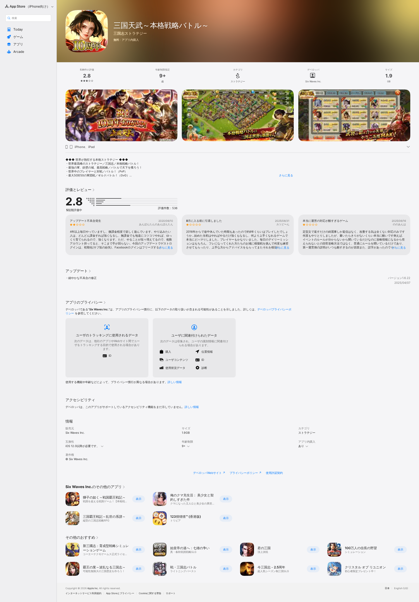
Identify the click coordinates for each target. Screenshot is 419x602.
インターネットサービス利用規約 (83, 593)
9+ (183, 446)
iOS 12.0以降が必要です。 (82, 446)
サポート (170, 593)
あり (301, 446)
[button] (28, 29)
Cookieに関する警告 (150, 593)
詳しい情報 (175, 382)
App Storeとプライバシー (120, 593)
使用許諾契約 (274, 473)
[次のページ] (415, 115)
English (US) (401, 588)
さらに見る (286, 175)
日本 (387, 588)
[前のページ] (61, 115)
